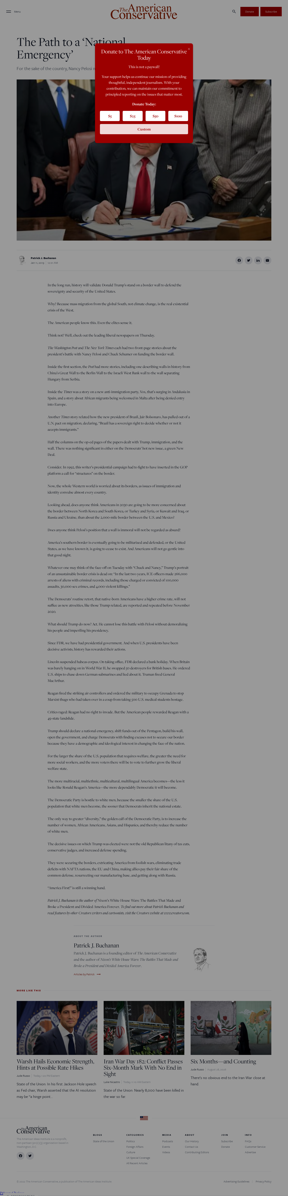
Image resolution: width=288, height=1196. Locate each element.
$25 (132, 116)
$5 (110, 116)
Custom (144, 129)
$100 (178, 116)
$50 (155, 116)
